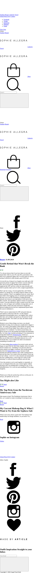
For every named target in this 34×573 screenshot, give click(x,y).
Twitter (6, 21)
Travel (16, 15)
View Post (3, 29)
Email (5, 26)
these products (14, 344)
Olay (9, 333)
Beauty (7, 15)
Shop (29, 76)
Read (5, 384)
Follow (2, 441)
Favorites (8, 169)
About (2, 16)
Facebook (6, 19)
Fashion (2, 15)
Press (5, 16)
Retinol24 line (17, 334)
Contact (13, 16)
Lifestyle (11, 15)
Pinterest (6, 24)
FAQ (9, 16)
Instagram (6, 23)
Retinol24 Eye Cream (13, 351)
